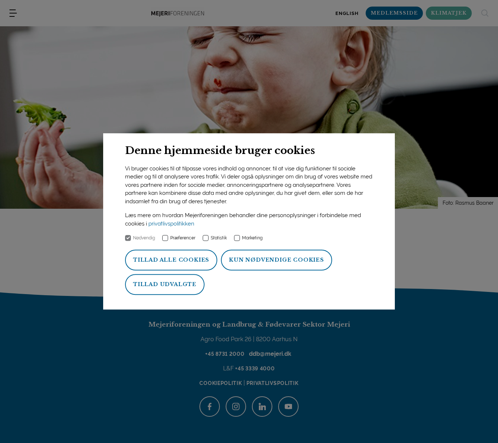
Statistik (219, 238)
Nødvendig (144, 238)
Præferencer (182, 238)
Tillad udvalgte (165, 284)
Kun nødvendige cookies (276, 260)
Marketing (252, 238)
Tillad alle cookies (171, 260)
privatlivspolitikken (171, 223)
